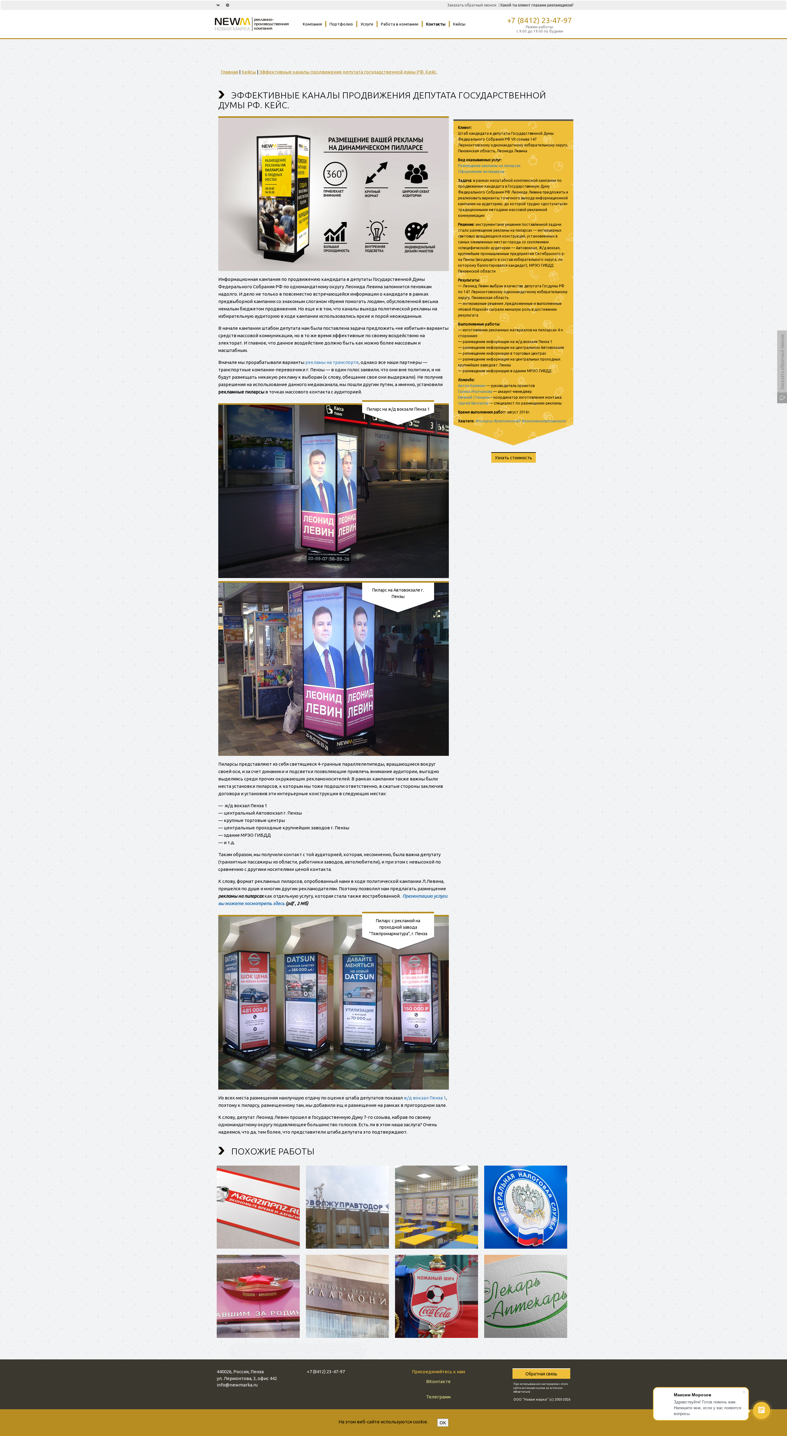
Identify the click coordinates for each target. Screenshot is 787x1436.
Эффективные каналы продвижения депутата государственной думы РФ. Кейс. (348, 71)
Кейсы (459, 24)
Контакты (435, 24)
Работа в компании (399, 24)
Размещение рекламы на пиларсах (489, 166)
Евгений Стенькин (474, 397)
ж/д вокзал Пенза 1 (425, 1097)
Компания (312, 24)
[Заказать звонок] (782, 353)
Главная (229, 71)
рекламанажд (508, 421)
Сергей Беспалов (473, 403)
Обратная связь (541, 1373)
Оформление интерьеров (481, 172)
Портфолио (341, 24)
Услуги (367, 24)
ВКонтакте (438, 1381)
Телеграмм (438, 1396)
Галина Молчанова (475, 391)
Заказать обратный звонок (471, 5)
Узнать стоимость (513, 457)
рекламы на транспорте (332, 362)
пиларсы (485, 421)
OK (443, 1422)
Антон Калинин (471, 386)
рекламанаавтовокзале (545, 421)
